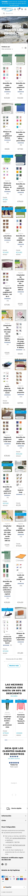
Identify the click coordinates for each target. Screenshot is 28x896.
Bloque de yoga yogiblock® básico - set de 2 (7, 292)
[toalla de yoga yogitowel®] (20, 556)
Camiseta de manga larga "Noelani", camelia (21, 719)
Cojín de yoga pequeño (20, 390)
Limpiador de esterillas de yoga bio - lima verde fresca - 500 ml (7, 533)
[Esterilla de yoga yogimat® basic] (7, 59)
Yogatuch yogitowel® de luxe (7, 439)
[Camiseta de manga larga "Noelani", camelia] (21, 704)
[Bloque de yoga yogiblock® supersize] (20, 613)
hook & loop (20, 491)
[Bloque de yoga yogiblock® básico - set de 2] (7, 265)
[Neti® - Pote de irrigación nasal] (7, 364)
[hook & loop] (20, 466)
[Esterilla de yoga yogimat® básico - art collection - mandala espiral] (7, 556)
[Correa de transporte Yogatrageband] (7, 613)
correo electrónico (19, 838)
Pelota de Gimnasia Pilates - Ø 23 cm (7, 186)
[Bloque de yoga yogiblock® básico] (7, 108)
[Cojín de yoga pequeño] (20, 364)
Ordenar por (6, 46)
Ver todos (14, 696)
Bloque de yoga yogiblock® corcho (20, 529)
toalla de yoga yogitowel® (21, 578)
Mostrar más (14, 665)
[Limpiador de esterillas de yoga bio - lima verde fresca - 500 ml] (7, 516)
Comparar (7, 63)
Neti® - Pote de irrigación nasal (7, 390)
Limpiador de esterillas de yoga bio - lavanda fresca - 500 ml (21, 282)
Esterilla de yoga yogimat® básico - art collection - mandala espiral (7, 588)
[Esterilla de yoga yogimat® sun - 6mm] (20, 159)
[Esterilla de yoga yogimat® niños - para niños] (20, 108)
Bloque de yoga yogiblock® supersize (20, 637)
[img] (14, 756)
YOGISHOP (9, 892)
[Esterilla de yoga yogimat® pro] (20, 59)
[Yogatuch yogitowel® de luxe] (7, 413)
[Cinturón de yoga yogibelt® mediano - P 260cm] (20, 315)
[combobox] (14, 13)
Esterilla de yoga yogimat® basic (7, 86)
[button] (22, 9)
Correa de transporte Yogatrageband (7, 640)
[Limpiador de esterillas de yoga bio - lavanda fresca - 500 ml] (20, 265)
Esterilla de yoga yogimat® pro (20, 86)
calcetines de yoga (7, 237)
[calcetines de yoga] (7, 212)
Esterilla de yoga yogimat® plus (20, 239)
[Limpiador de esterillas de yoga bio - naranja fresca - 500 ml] (7, 315)
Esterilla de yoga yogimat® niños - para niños (20, 136)
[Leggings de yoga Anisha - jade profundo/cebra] (7, 704)
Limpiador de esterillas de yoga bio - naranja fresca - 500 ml (7, 333)
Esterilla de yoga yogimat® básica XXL (20, 440)
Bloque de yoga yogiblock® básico (7, 135)
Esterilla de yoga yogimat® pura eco (7, 490)
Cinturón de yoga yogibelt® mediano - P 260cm (21, 343)
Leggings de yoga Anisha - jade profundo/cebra (7, 722)
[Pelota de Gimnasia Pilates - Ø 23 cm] (7, 159)
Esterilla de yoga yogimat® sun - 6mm (20, 187)
